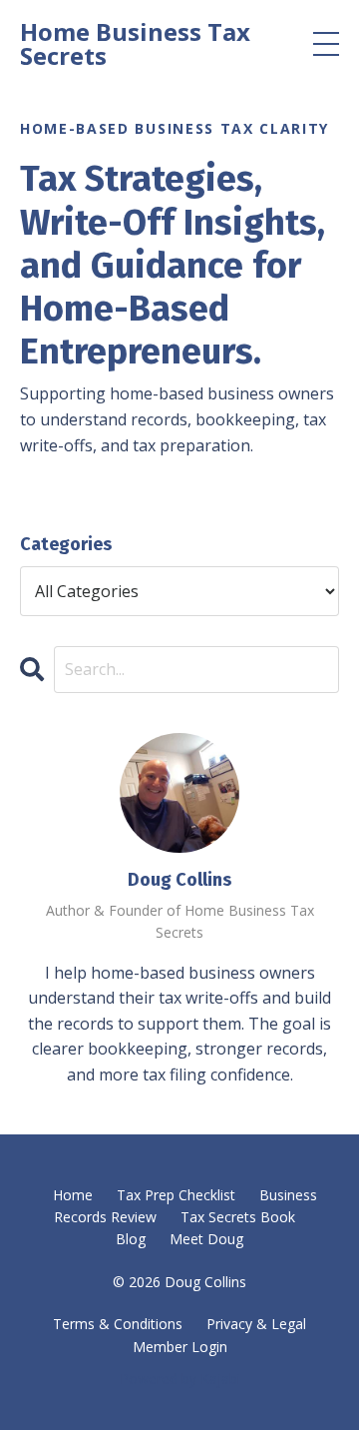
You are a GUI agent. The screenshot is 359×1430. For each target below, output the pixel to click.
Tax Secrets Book (237, 1216)
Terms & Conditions (117, 1323)
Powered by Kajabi (180, 1378)
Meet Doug (206, 1238)
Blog (131, 1238)
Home (73, 1194)
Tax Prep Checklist (176, 1194)
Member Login (180, 1346)
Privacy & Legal (256, 1323)
